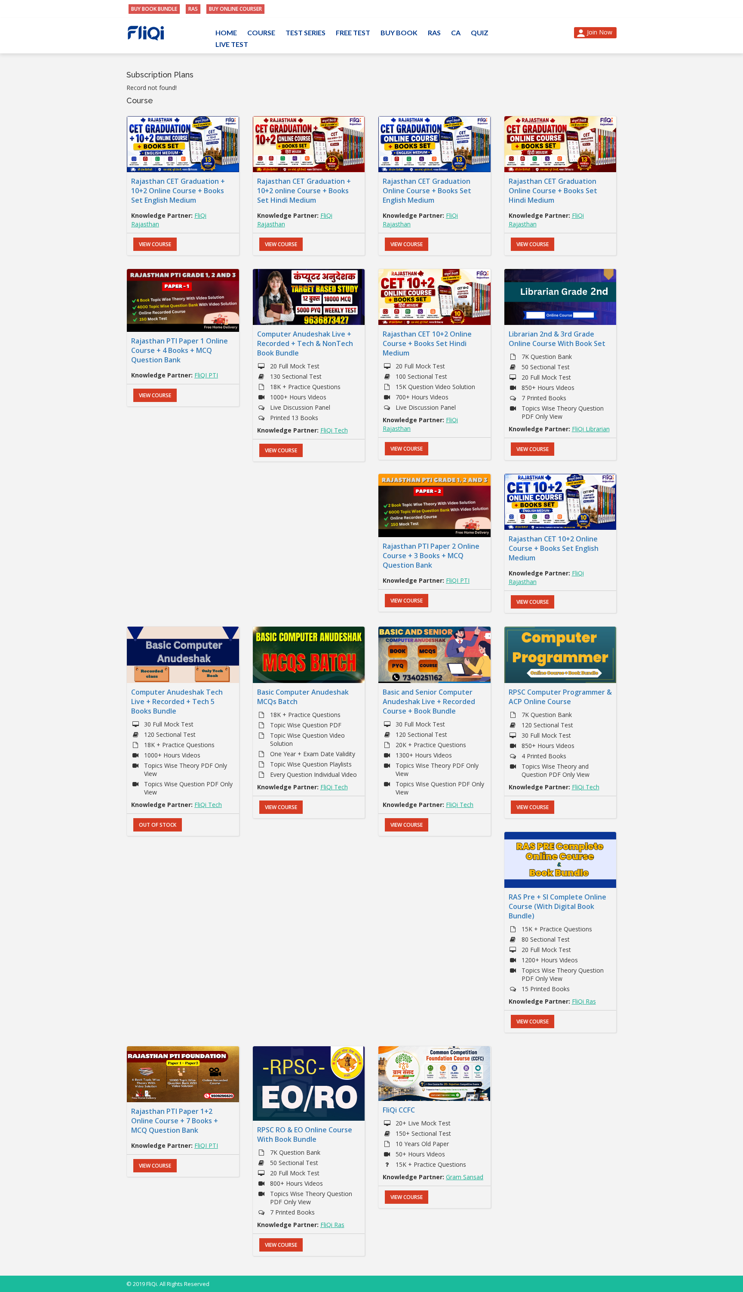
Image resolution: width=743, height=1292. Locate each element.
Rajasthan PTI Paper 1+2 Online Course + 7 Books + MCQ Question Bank (174, 1121)
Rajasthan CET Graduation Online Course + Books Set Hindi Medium (553, 190)
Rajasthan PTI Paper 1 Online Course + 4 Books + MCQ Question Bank (179, 350)
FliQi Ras (584, 1001)
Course (261, 32)
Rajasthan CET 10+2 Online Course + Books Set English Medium (554, 548)
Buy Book (399, 32)
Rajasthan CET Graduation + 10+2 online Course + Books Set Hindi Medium (304, 190)
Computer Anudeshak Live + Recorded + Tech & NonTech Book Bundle (305, 343)
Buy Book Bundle (154, 8)
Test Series (305, 32)
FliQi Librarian (591, 429)
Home (226, 32)
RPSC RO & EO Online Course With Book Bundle (304, 1134)
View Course (155, 244)
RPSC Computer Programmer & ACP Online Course (560, 696)
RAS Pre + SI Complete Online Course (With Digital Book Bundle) (557, 906)
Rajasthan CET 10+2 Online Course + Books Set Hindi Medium (427, 343)
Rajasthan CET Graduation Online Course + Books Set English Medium (427, 190)
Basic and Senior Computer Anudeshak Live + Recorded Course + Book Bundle (429, 701)
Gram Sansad (464, 1177)
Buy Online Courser (235, 8)
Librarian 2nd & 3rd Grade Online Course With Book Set (557, 338)
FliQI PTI (206, 375)
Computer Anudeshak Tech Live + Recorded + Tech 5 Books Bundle (177, 701)
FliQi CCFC (399, 1110)
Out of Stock (157, 824)
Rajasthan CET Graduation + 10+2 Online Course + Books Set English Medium (178, 190)
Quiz (479, 32)
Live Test (231, 44)
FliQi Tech (334, 430)
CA (456, 32)
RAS (193, 8)
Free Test (353, 32)
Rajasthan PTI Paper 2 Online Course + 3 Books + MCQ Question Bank (431, 555)
